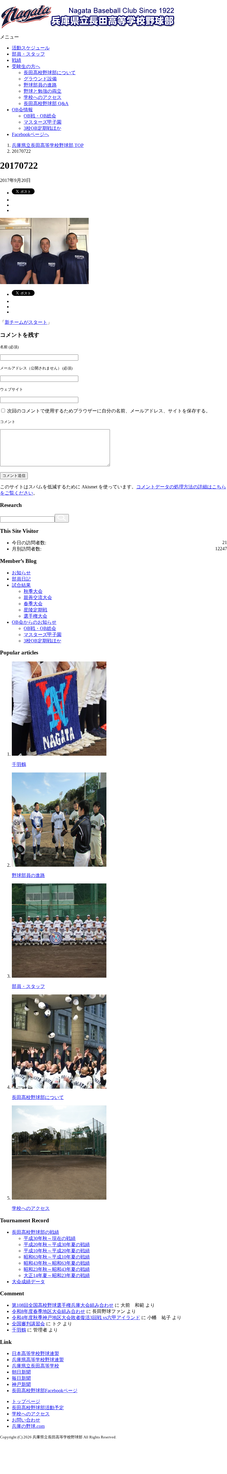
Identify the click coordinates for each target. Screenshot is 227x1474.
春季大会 (33, 603)
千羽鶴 (19, 764)
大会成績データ (28, 1281)
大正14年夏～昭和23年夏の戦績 (57, 1275)
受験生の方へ (26, 66)
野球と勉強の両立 (42, 91)
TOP (48, 145)
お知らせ (21, 572)
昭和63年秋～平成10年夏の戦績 (57, 1256)
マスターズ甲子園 (42, 122)
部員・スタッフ (28, 54)
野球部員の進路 (40, 84)
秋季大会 (33, 591)
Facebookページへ (30, 134)
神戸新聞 (21, 1384)
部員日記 (21, 578)
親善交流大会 (38, 597)
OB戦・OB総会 (40, 115)
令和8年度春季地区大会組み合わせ (48, 1311)
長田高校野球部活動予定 (38, 1407)
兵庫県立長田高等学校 (35, 1365)
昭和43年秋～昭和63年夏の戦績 (57, 1263)
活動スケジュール (31, 47)
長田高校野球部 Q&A (46, 103)
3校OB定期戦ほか (42, 128)
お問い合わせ (26, 1419)
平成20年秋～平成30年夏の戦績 (57, 1244)
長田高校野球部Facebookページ (44, 1390)
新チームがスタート (26, 322)
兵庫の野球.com (28, 1426)
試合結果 (21, 585)
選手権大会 (35, 616)
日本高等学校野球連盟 (35, 1353)
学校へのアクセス (42, 97)
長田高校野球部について (50, 72)
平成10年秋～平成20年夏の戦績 (57, 1250)
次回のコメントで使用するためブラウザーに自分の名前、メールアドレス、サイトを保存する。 (108, 410)
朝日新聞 (21, 1371)
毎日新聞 (21, 1378)
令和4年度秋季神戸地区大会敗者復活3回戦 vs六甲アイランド (76, 1317)
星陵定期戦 (35, 609)
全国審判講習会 (28, 1323)
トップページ (26, 1401)
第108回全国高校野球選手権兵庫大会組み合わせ (63, 1305)
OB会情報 (22, 109)
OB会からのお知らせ (34, 622)
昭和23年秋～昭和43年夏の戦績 (57, 1269)
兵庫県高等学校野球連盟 (38, 1359)
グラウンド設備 (40, 78)
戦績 (16, 60)
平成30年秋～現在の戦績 (50, 1238)
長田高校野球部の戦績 (35, 1232)
